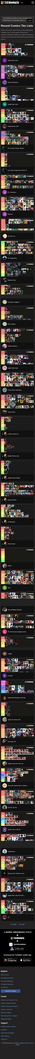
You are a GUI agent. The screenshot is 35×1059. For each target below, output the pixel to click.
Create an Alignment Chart (8, 1003)
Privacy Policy (20, 1043)
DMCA (18, 1044)
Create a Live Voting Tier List (9, 1000)
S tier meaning (5, 1036)
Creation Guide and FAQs (8, 1026)
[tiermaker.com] (10, 2)
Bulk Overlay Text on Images (9, 1015)
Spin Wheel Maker (6, 1012)
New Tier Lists (5, 975)
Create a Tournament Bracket (9, 1006)
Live (22, 2)
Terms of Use (29, 1043)
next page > (13, 924)
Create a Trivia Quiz (6, 1009)
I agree (30, 20)
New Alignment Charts (7, 978)
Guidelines (4, 1029)
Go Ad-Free (4, 987)
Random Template (10, 991)
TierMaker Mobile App (7, 984)
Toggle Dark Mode (6, 1019)
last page (22, 924)
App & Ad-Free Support (7, 1033)
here (24, 20)
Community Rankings (7, 981)
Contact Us (4, 1039)
